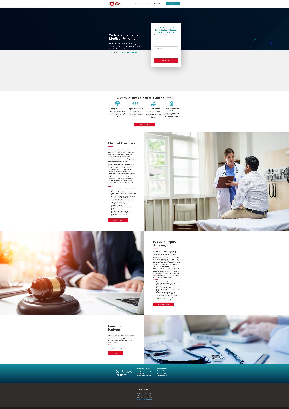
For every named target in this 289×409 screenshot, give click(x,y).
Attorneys (148, 3)
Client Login (173, 3)
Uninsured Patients (158, 3)
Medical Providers (139, 3)
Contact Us (115, 353)
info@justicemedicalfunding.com (144, 399)
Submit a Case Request (144, 124)
